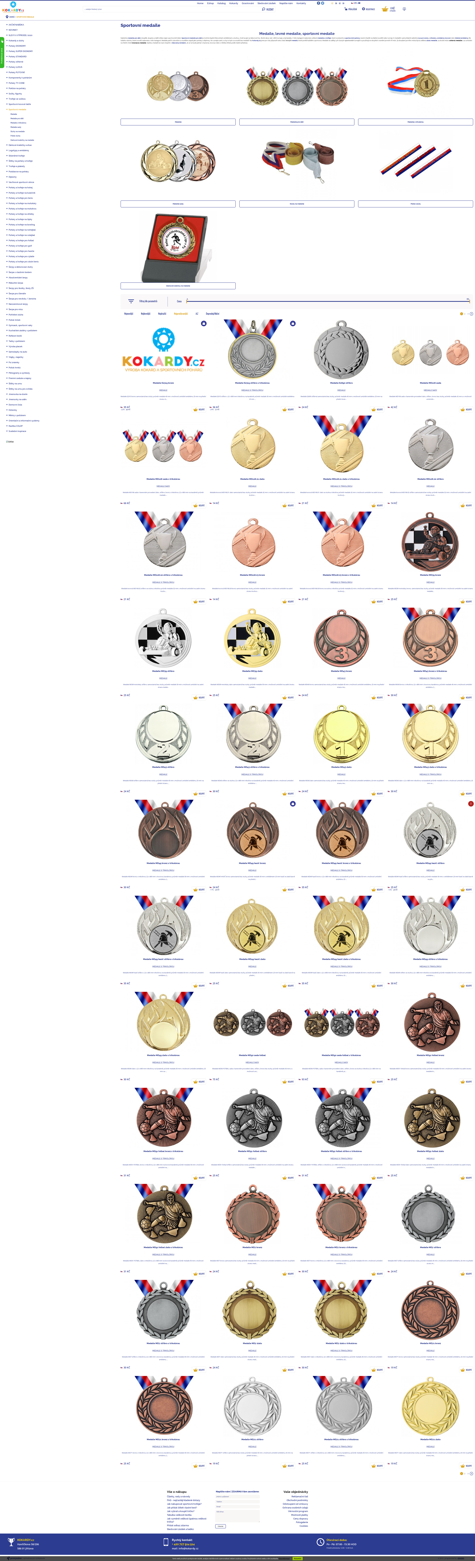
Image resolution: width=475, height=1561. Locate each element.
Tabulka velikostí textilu (179, 1515)
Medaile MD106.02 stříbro (430, 479)
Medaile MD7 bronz (252, 1247)
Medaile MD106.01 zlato (252, 479)
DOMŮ (12, 17)
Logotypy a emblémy (19, 150)
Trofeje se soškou (17, 99)
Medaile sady (16, 127)
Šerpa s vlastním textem (20, 272)
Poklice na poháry (17, 88)
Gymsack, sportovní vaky (20, 325)
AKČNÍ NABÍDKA (16, 25)
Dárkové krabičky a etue (20, 145)
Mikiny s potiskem (17, 415)
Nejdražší (162, 313)
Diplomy (13, 177)
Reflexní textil (15, 336)
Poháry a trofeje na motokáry (22, 203)
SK (336, 3)
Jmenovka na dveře (18, 394)
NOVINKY (13, 30)
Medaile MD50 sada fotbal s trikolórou (341, 1055)
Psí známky (14, 362)
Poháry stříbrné (16, 62)
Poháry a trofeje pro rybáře (21, 256)
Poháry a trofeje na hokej (21, 187)
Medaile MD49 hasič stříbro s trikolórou (163, 959)
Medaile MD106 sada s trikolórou (163, 479)
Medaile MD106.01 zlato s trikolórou (341, 479)
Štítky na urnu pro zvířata (20, 389)
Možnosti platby (299, 1515)
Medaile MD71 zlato (430, 1439)
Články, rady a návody (178, 1496)
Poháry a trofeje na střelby (21, 214)
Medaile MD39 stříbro (163, 671)
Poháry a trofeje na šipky (20, 219)
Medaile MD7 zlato (252, 1343)
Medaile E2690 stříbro (341, 383)
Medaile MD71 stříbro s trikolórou (341, 1439)
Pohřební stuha (16, 315)
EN (343, 3)
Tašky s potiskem (17, 341)
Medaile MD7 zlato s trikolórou (341, 1343)
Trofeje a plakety (17, 166)
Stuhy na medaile (18, 131)
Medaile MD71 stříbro (252, 1439)
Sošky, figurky (15, 94)
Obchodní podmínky (297, 1500)
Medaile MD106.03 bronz (252, 575)
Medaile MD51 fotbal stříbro (252, 1151)
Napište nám (286, 3)
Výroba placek (15, 346)
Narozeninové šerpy (18, 304)
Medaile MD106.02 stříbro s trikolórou (163, 575)
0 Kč (392, 9)
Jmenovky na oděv (18, 399)
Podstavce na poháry (19, 171)
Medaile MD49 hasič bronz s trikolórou (341, 863)
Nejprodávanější (181, 313)
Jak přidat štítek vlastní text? (182, 1507)
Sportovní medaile (25, 17)
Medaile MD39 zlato (252, 671)
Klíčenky (13, 410)
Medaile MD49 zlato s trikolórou (163, 1055)
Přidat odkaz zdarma (178, 1525)
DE (340, 3)
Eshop (210, 3)
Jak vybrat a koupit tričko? (180, 1511)
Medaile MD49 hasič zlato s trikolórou (341, 959)
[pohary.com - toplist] (10, 441)
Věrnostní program (298, 1511)
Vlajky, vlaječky (16, 357)
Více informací (284, 1558)
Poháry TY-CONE (17, 83)
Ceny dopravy (300, 1518)
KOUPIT (202, 409)
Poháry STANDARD (17, 56)
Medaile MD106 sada (430, 383)
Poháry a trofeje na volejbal (22, 235)
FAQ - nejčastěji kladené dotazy (183, 1500)
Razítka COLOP (16, 426)
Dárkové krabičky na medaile (22, 140)
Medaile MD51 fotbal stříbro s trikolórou (341, 1151)
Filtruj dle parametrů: (148, 301)
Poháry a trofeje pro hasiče (21, 251)
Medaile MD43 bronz (341, 671)
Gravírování (248, 3)
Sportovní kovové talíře (20, 104)
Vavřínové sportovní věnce (21, 182)
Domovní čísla (15, 405)
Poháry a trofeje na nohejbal (22, 230)
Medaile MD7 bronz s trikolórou (341, 1247)
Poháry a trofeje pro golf (20, 246)
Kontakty (301, 3)
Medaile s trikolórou (18, 123)
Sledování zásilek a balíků (180, 1529)
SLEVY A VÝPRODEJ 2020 (20, 35)
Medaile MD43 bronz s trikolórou (430, 671)
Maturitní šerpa (16, 283)
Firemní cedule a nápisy (20, 378)
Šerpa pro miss (16, 309)
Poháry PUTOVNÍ (17, 72)
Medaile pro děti (17, 118)
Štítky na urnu (15, 383)
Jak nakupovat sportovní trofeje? (184, 1504)
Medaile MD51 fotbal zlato (430, 1151)
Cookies (304, 1526)
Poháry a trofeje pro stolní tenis (24, 261)
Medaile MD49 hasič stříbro (430, 863)
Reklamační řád (300, 1496)
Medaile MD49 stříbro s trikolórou (430, 959)
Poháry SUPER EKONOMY (21, 51)
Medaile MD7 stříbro (430, 1247)
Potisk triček (14, 320)
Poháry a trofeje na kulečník (22, 193)
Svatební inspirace (17, 431)
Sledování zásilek (267, 3)
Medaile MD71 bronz (430, 1343)
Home (200, 3)
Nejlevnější (145, 313)
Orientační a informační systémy (24, 421)
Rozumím (297, 1558)
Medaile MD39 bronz (430, 575)
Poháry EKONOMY (17, 46)
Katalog (221, 3)
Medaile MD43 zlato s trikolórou (430, 767)
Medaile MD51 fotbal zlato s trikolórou (163, 1247)
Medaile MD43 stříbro (163, 767)
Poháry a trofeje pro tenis (21, 198)
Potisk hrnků (15, 367)
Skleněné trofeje (17, 156)
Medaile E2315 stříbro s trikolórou (252, 383)
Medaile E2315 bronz (163, 383)
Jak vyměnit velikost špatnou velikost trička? (186, 1520)
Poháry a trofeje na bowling (22, 224)
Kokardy (233, 3)
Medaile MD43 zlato (341, 767)
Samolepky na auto (18, 352)
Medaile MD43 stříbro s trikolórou (252, 767)
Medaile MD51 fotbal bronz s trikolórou (163, 1151)
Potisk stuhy (15, 136)
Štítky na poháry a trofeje (21, 161)
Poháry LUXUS (15, 67)
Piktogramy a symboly (19, 373)
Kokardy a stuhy (16, 40)
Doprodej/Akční (212, 313)
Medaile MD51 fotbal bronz (430, 1055)
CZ (332, 3)
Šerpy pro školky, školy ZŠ (21, 288)
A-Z (197, 313)
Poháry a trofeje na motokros (22, 209)
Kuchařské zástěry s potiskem (23, 330)
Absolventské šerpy (18, 277)
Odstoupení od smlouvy (295, 1504)
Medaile (14, 114)
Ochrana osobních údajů (295, 1507)
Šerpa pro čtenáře (17, 293)
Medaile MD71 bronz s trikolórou (163, 1439)
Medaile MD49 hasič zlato (252, 959)
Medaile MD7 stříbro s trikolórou (163, 1343)
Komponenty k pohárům (20, 78)
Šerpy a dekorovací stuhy (21, 267)
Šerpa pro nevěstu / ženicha (22, 299)
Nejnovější (128, 313)
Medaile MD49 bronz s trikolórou (163, 863)
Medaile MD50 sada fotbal (252, 1055)
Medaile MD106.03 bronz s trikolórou (341, 575)
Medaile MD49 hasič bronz (252, 863)
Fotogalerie (302, 1522)
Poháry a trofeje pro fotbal (21, 240)
